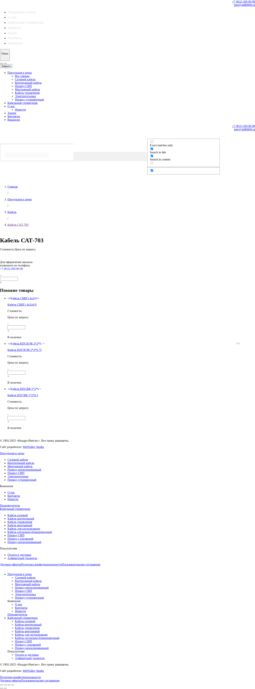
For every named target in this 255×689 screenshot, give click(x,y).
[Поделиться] (5, 684)
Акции (12, 33)
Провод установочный (29, 99)
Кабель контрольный (20, 518)
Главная (12, 186)
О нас (11, 17)
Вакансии (14, 43)
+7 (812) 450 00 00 (243, 1)
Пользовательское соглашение (81, 564)
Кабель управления (27, 92)
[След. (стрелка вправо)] (5, 688)
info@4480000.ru (244, 5)
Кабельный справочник (25, 22)
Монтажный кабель (27, 89)
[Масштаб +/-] (12, 684)
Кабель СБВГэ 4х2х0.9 (21, 304)
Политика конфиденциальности (41, 564)
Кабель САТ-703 (17, 224)
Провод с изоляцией (20, 538)
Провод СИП (23, 86)
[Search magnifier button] (3, 165)
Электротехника (25, 96)
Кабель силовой (17, 515)
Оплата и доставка (19, 554)
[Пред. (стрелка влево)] (1, 688)
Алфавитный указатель (22, 558)
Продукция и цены (21, 12)
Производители (10, 505)
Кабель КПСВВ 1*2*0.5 (22, 395)
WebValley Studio (33, 447)
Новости (14, 28)
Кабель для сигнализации (23, 528)
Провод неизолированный (24, 469)
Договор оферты (10, 564)
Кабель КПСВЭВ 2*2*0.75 (24, 349)
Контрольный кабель (28, 82)
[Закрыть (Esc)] (1, 684)
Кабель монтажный (19, 525)
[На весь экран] (8, 684)
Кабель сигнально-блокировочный (29, 532)
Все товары (22, 76)
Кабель (11, 212)
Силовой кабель (25, 79)
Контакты (14, 38)
